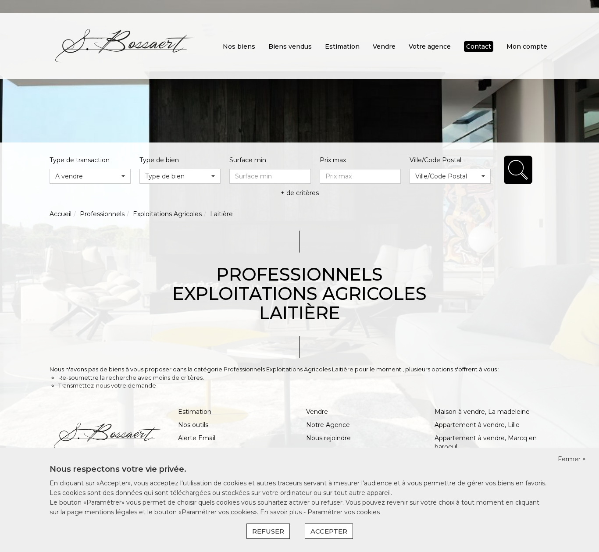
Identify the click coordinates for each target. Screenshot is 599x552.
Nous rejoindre (328, 438)
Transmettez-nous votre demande (107, 385)
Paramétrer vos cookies (343, 512)
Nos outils (193, 425)
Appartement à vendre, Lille (477, 425)
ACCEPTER (328, 531)
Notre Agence (328, 425)
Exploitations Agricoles (167, 214)
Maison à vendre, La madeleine (482, 412)
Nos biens (239, 46)
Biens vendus (290, 46)
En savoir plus (281, 512)
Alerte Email (196, 438)
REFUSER (268, 531)
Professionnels (102, 214)
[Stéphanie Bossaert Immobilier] (125, 46)
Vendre (384, 46)
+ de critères (300, 193)
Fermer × (572, 459)
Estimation (342, 46)
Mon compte (526, 46)
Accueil (60, 214)
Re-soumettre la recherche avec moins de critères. (131, 377)
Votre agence (430, 46)
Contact (478, 46)
